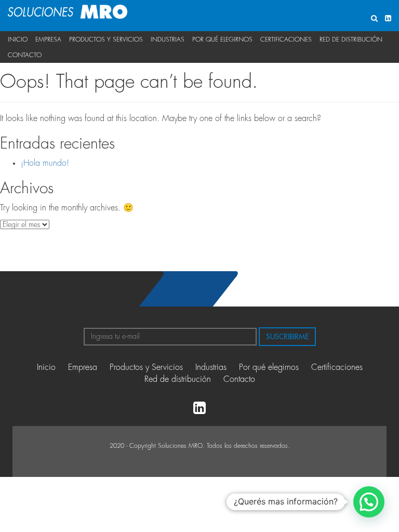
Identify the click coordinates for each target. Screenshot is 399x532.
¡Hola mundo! (45, 163)
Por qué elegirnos (222, 39)
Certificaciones (286, 39)
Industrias (167, 39)
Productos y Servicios (106, 39)
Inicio (18, 39)
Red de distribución (351, 39)
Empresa (48, 39)
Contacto (25, 55)
